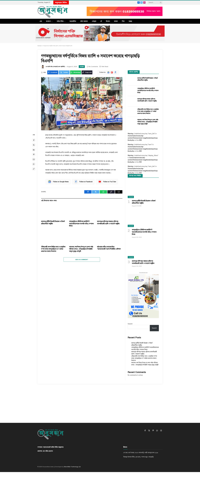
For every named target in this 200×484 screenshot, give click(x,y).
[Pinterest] (34, 154)
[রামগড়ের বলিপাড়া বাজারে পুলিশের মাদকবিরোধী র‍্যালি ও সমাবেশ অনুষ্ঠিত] (109, 211)
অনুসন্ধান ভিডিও (61, 2)
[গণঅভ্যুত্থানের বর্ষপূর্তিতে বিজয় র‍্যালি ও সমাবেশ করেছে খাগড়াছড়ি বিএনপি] (81, 103)
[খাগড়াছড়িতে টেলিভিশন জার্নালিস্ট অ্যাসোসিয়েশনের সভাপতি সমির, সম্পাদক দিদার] (81, 211)
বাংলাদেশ (48, 21)
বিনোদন (108, 21)
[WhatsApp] (34, 164)
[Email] (34, 159)
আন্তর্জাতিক (72, 21)
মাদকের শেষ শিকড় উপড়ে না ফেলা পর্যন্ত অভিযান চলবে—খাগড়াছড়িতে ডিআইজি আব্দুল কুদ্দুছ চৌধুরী (81, 249)
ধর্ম (101, 21)
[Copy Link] (34, 169)
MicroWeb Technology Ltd (72, 467)
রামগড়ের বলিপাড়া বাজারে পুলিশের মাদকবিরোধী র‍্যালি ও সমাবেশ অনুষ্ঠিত (108, 222)
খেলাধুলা (94, 21)
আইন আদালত (84, 21)
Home (39, 46)
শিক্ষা (123, 21)
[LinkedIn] (34, 150)
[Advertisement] (100, 401)
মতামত (116, 21)
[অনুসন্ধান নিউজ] (53, 12)
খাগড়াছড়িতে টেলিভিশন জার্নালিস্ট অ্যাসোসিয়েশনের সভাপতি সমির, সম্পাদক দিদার (81, 223)
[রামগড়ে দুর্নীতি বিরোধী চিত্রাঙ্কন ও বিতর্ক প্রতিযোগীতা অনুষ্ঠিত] (53, 211)
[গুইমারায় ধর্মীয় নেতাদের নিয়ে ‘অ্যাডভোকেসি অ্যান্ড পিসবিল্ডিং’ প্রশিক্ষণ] (109, 237)
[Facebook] (34, 140)
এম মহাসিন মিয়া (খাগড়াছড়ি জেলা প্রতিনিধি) (55, 66)
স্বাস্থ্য (130, 21)
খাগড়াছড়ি (82, 66)
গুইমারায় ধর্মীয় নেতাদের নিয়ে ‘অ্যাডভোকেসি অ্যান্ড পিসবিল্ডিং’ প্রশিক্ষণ (109, 248)
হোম (41, 21)
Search (130, 324)
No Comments (93, 66)
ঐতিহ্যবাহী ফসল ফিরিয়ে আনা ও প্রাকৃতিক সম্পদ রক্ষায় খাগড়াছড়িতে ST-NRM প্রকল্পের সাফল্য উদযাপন (53, 249)
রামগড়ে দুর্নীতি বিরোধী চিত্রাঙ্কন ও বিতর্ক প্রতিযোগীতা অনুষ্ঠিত (53, 222)
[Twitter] (34, 145)
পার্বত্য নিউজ (60, 21)
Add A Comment (81, 259)
